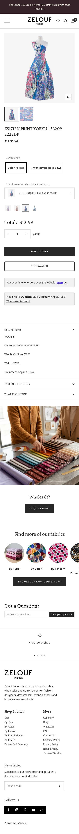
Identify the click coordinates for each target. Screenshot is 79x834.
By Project (9, 736)
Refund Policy (50, 744)
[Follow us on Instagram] (17, 806)
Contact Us (49, 731)
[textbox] (27, 610)
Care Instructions (17, 379)
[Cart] (73, 17)
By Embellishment (14, 731)
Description (12, 325)
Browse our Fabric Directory (39, 577)
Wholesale (48, 722)
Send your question (61, 610)
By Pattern (9, 727)
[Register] (58, 781)
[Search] (65, 17)
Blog (45, 718)
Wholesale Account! (18, 297)
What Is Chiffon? (15, 390)
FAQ (45, 727)
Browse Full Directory (16, 740)
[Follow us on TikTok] (41, 806)
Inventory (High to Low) (46, 163)
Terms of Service (52, 749)
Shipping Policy (51, 736)
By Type (8, 718)
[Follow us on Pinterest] (25, 806)
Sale (6, 713)
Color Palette (16, 163)
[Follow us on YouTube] (33, 806)
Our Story (48, 713)
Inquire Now (39, 504)
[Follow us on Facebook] (8, 806)
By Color (9, 722)
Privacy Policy (50, 740)
